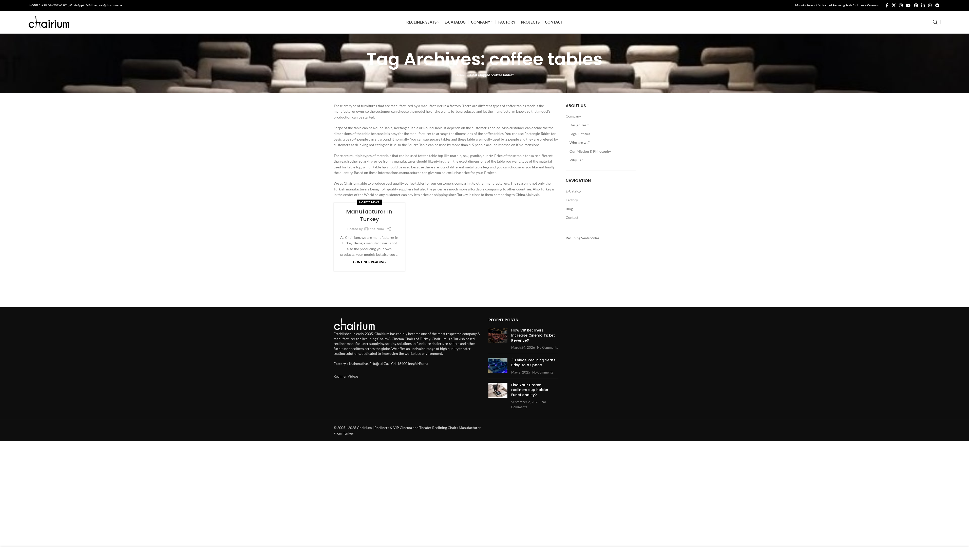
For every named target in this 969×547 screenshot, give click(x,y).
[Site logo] (49, 21)
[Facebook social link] (887, 5)
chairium (377, 229)
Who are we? (579, 142)
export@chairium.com (109, 5)
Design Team (579, 125)
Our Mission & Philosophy (590, 151)
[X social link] (893, 5)
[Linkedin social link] (923, 5)
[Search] (935, 22)
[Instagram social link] (901, 5)
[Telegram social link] (937, 5)
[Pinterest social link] (916, 5)
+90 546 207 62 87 (54, 5)
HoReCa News (369, 202)
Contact (572, 217)
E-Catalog (573, 191)
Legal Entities (579, 134)
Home (460, 75)
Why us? (576, 160)
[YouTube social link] (908, 5)
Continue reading (369, 262)
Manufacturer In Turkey (369, 215)
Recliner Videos (346, 376)
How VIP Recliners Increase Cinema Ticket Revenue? (533, 335)
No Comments (547, 347)
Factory (572, 200)
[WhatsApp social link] (930, 5)
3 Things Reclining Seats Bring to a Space (533, 363)
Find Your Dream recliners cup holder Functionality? (529, 389)
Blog (569, 209)
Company (573, 116)
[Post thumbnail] (497, 339)
